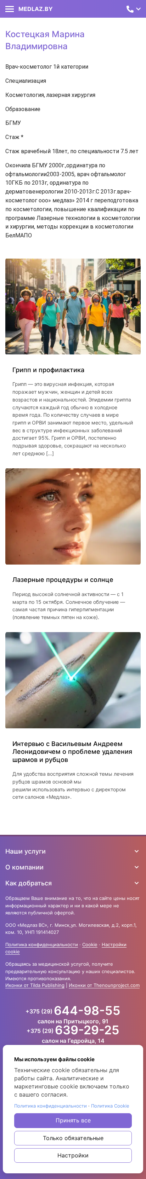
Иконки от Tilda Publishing (34, 985)
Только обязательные (73, 1138)
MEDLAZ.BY (35, 8)
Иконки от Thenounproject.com (104, 985)
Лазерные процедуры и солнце (63, 579)
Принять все (73, 1120)
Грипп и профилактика (48, 370)
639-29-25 (87, 1030)
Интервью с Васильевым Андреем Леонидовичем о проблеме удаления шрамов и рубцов (72, 751)
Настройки (73, 1155)
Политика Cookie (110, 1106)
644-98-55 (87, 1010)
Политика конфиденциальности (41, 944)
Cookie (89, 944)
